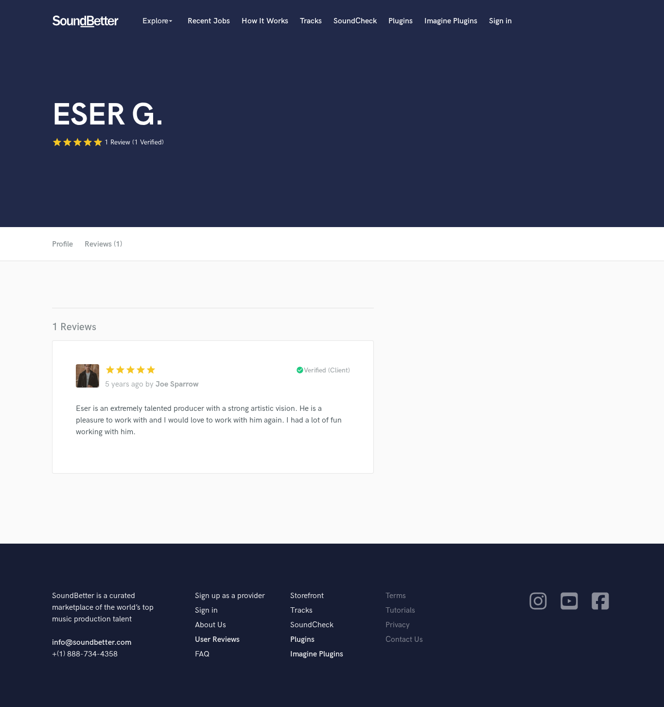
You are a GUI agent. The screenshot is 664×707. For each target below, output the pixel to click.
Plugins (400, 21)
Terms (395, 596)
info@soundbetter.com (91, 642)
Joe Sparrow (177, 384)
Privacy (397, 625)
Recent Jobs (209, 21)
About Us (210, 625)
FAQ (202, 654)
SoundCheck (355, 21)
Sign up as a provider (230, 596)
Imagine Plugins (450, 21)
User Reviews (217, 639)
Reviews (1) (103, 244)
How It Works (265, 21)
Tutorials (400, 610)
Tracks (311, 21)
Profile (62, 244)
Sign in (500, 21)
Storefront (307, 596)
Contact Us (404, 639)
